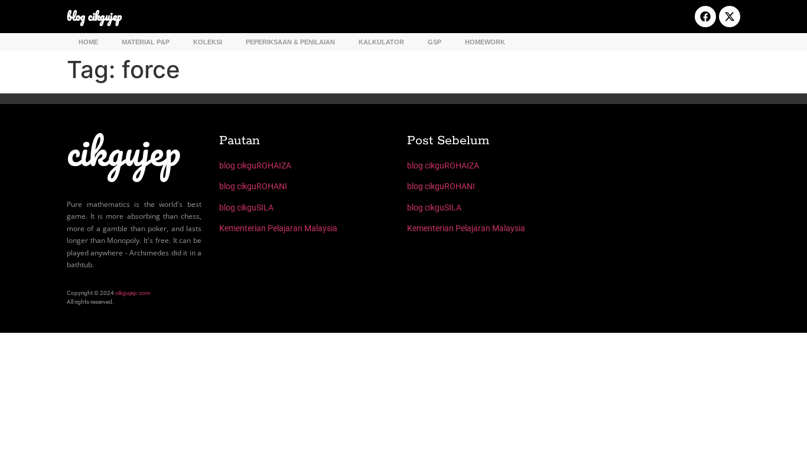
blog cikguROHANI (253, 186)
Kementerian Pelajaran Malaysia (278, 228)
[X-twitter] (729, 16)
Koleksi (207, 42)
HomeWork (485, 42)
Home (88, 42)
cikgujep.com (133, 293)
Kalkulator (381, 42)
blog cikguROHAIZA (255, 165)
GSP (434, 42)
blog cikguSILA (246, 207)
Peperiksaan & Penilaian (290, 42)
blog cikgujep (94, 16)
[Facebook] (705, 16)
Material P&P (146, 42)
